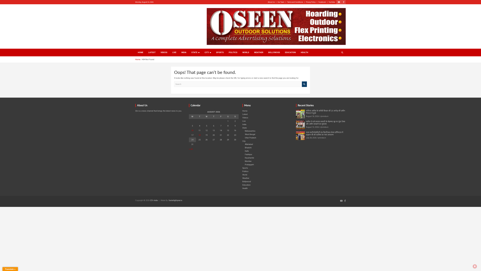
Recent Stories (306, 105)
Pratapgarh (249, 164)
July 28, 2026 (311, 138)
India (183, 52)
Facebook (322, 2)
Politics (233, 52)
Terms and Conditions (295, 2)
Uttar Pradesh (250, 138)
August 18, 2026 (312, 116)
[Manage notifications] (475, 266)
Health (304, 52)
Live (174, 52)
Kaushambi (249, 158)
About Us (271, 2)
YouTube (332, 2)
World (245, 52)
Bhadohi (248, 148)
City (207, 52)
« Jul (191, 149)
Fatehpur (248, 154)
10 (192, 130)
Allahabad (249, 144)
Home (140, 52)
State (194, 52)
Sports (220, 52)
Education (290, 52)
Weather (258, 52)
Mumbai (248, 161)
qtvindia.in (324, 116)
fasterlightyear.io (175, 200)
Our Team (281, 2)
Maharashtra (250, 131)
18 (200, 135)
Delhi (247, 151)
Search (304, 84)
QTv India (154, 200)
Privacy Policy (311, 2)
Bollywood (274, 52)
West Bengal (250, 134)
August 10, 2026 (312, 127)
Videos (164, 52)
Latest (152, 52)
